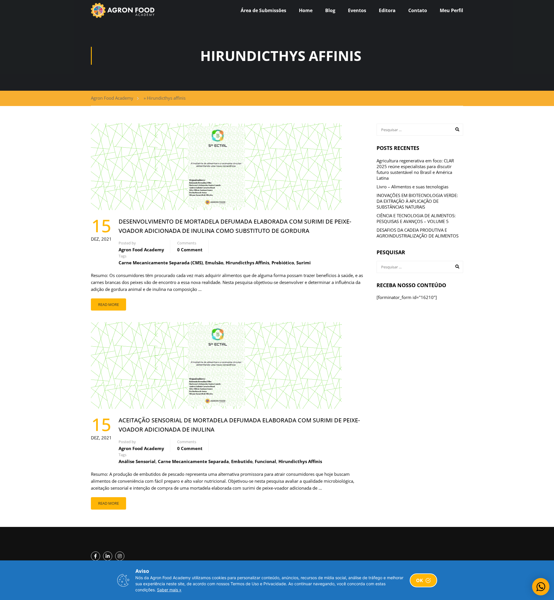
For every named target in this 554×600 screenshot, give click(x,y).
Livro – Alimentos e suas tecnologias (412, 187)
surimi (303, 262)
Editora (387, 10)
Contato (417, 10)
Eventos (357, 10)
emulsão (214, 262)
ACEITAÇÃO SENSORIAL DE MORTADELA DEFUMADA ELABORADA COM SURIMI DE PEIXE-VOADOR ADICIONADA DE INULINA (239, 424)
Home (305, 10)
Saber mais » (169, 589)
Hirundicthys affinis (247, 262)
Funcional (265, 461)
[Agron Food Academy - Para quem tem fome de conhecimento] (122, 10)
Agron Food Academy (112, 98)
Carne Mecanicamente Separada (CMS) (161, 262)
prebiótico (283, 262)
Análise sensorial (137, 461)
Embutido (241, 461)
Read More (108, 304)
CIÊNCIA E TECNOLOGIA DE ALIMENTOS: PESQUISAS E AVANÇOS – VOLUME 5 (416, 218)
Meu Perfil (451, 10)
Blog (330, 10)
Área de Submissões (263, 10)
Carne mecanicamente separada (193, 461)
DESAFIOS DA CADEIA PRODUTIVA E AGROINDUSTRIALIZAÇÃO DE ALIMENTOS (417, 233)
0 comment (190, 249)
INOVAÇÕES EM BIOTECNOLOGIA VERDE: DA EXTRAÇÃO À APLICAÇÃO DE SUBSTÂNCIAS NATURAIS (417, 201)
